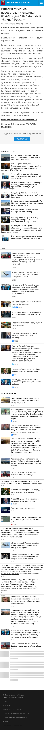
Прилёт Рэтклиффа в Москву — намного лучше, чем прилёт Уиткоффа (24, 335)
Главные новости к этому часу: (23, 508)
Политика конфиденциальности (16, 713)
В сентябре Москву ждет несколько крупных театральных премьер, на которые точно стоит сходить (25, 556)
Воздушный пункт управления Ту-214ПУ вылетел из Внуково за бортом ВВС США (26, 519)
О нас (5, 701)
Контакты (7, 705)
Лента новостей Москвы (13, 725)
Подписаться (22, 139)
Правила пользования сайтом (15, 717)
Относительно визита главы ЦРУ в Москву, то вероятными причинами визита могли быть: (25, 400)
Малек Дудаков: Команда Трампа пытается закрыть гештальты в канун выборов (26, 382)
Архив (5, 721)
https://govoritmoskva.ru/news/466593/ (19, 119)
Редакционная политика (13, 709)
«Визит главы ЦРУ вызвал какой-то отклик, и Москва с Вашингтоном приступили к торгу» (26, 274)
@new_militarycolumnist (10, 574)
